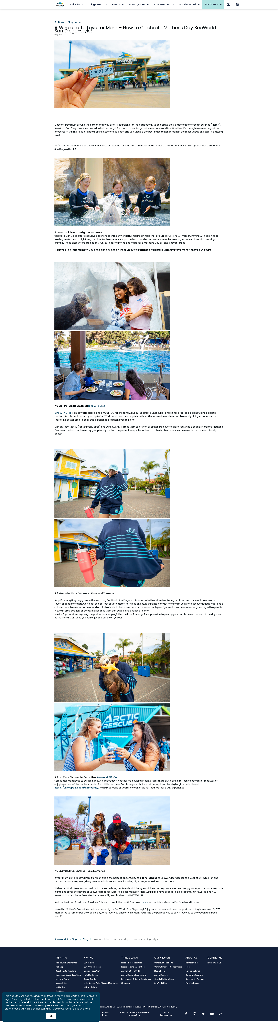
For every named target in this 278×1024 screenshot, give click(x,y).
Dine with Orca (96, 406)
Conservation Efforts (163, 963)
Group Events (90, 979)
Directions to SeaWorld (66, 971)
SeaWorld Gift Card (107, 777)
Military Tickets (90, 987)
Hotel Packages (91, 975)
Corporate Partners (194, 975)
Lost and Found (62, 979)
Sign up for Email (192, 971)
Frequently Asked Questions (68, 975)
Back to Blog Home (69, 22)
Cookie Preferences (166, 1014)
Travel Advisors (192, 983)
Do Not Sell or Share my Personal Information (134, 1014)
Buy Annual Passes (92, 967)
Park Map (59, 967)
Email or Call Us (214, 963)
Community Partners (195, 979)
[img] (186, 1014)
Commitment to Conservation (168, 967)
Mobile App (60, 987)
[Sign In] (228, 4)
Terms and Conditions (22, 1002)
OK (51, 1016)
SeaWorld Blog (160, 983)
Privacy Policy (46, 1005)
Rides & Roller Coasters (131, 963)
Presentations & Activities (133, 967)
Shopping (125, 983)
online (145, 902)
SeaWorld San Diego (66, 939)
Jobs (187, 967)
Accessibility (61, 983)
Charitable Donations (164, 979)
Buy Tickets (89, 963)
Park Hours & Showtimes (66, 963)
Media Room (159, 971)
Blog (85, 939)
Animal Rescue (161, 975)
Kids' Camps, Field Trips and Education (101, 983)
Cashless (60, 991)
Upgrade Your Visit (92, 971)
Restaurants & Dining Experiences (136, 979)
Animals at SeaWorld (130, 971)
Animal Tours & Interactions (133, 975)
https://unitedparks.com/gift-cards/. (76, 787)
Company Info (191, 963)
